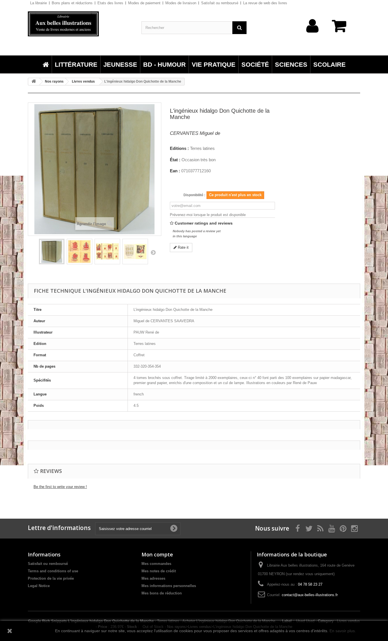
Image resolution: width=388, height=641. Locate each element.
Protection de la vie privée (51, 578)
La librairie (38, 3)
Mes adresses (153, 578)
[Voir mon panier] (341, 28)
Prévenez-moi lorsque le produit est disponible (208, 215)
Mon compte (157, 554)
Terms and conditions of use (53, 571)
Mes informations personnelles (168, 586)
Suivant (153, 252)
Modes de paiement (144, 3)
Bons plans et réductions (72, 3)
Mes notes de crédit (158, 571)
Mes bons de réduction (161, 593)
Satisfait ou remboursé (219, 3)
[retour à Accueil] (33, 81)
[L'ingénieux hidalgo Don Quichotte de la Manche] (51, 251)
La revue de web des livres (265, 3)
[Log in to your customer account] (312, 34)
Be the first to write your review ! (60, 487)
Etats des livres (110, 3)
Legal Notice (39, 586)
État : (175, 160)
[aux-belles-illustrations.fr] (80, 23)
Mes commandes (156, 564)
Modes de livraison (180, 3)
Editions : (179, 148)
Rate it (183, 247)
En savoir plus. (342, 631)
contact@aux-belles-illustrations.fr (310, 595)
